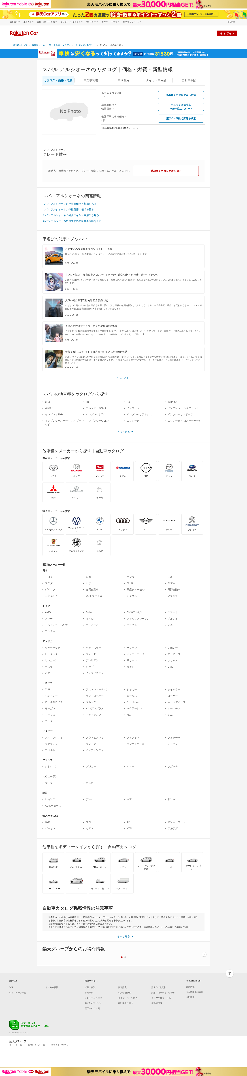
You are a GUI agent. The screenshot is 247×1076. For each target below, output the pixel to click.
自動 (189, 80)
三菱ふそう (51, 595)
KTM (129, 828)
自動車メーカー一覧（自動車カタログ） (51, 45)
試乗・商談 (90, 987)
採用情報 (190, 997)
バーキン (50, 828)
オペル (89, 618)
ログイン (229, 33)
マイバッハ (92, 624)
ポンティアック (135, 654)
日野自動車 (174, 589)
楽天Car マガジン (93, 1003)
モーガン (50, 708)
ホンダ (130, 576)
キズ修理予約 (124, 992)
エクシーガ (133, 420)
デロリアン (92, 660)
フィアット (133, 737)
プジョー (91, 766)
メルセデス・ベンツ (56, 624)
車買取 (91, 80)
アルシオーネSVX (96, 408)
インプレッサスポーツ (180, 414)
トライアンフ (93, 714)
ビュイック (51, 654)
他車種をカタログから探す (166, 170)
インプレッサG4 (54, 414)
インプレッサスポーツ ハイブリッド (63, 422)
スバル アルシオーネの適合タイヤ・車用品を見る (70, 215)
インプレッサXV (95, 414)
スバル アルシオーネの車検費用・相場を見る (68, 209)
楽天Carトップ (20, 45)
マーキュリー (175, 654)
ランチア (91, 743)
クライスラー (93, 647)
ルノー (130, 766)
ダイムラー (174, 689)
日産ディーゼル (135, 589)
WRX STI (50, 408)
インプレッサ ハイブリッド (183, 408)
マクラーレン (134, 708)
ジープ (89, 666)
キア (129, 799)
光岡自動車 (92, 589)
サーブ (49, 782)
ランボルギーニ (135, 743)
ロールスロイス (54, 702)
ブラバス (132, 624)
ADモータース (53, 805)
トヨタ (49, 576)
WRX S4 (172, 401)
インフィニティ (95, 673)
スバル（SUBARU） (85, 45)
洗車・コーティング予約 (163, 992)
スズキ (171, 583)
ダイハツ (50, 589)
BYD (47, 822)
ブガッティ (174, 766)
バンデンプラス (95, 708)
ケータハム (133, 702)
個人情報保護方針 (194, 992)
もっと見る (122, 377)
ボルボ (89, 782)
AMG (48, 612)
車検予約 (89, 992)
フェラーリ (174, 737)
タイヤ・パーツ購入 (128, 998)
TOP (11, 987)
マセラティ (51, 743)
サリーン (132, 660)
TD (128, 822)
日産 (88, 576)
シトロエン (51, 766)
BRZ (47, 401)
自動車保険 (156, 1003)
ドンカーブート (176, 822)
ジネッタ (91, 702)
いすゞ (89, 583)
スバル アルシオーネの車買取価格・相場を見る (69, 203)
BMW (89, 612)
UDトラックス (94, 595)
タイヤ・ (156, 80)
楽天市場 (231, 22)
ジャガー (132, 689)
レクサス (132, 595)
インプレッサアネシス (139, 414)
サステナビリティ (59, 1045)
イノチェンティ (95, 750)
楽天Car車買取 (158, 987)
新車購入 (122, 987)
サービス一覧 (15, 1045)
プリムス (173, 660)
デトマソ (173, 743)
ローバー (173, 695)
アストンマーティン (97, 689)
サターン (132, 647)
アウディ (50, 618)
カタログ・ (58, 80)
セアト (89, 828)
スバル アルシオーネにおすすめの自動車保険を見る (71, 221)
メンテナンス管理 (93, 998)
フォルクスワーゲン (138, 618)
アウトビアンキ (95, 737)
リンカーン (51, 660)
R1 (87, 401)
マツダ (49, 583)
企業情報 (190, 986)
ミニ (170, 624)
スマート (173, 612)
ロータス (132, 695)
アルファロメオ (54, 737)
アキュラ (173, 595)
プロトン (91, 822)
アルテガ (50, 631)
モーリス (50, 714)
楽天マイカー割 (92, 1008)
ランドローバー (95, 695)
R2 (128, 401)
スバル (130, 583)
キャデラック (52, 647)
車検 (123, 80)
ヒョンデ (50, 799)
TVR (47, 689)
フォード (91, 654)
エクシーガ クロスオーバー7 (184, 420)
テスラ (49, 666)
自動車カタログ (125, 1003)
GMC (171, 666)
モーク (49, 721)
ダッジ (130, 666)
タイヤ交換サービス (161, 998)
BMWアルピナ (135, 612)
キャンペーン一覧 (17, 992)
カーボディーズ (176, 702)
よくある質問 (51, 987)
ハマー (49, 673)
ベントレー (51, 695)
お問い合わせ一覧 (36, 1045)
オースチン (174, 708)
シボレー (173, 647)
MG (129, 714)
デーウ (89, 799)
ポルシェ (173, 618)
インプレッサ (134, 408)
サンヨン (173, 799)
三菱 (170, 576)
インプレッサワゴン (97, 420)
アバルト (50, 750)
